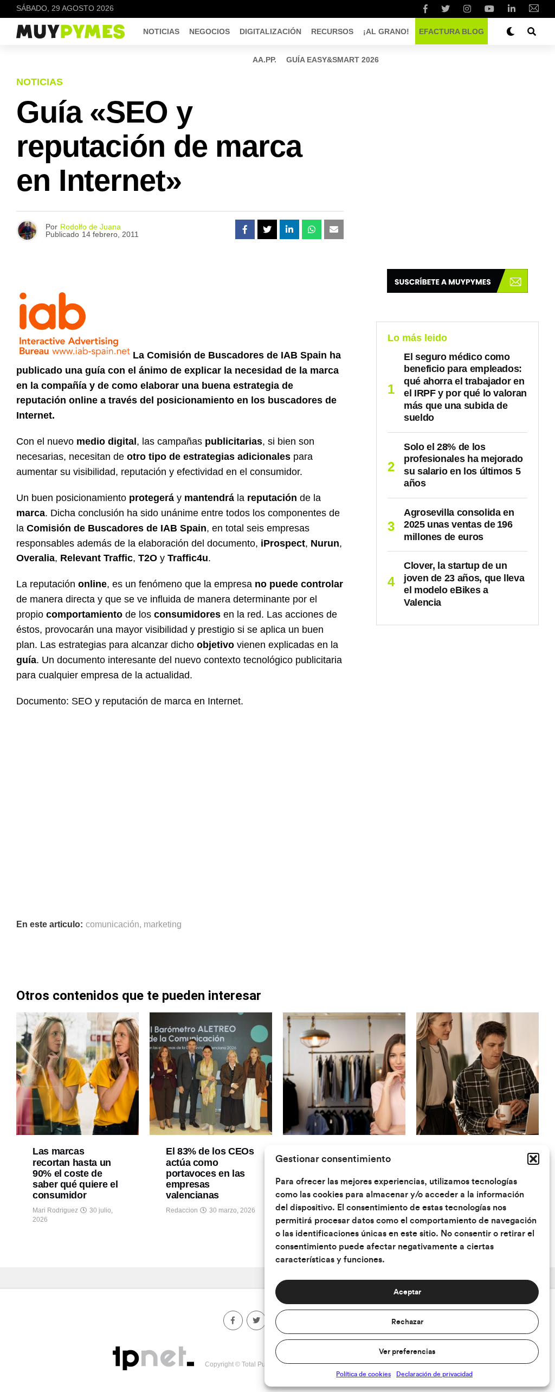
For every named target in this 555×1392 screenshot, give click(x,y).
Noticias (161, 31)
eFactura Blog (451, 31)
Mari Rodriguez (55, 1210)
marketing (163, 924)
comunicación (112, 924)
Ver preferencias (407, 1352)
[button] (533, 1158)
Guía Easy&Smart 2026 (332, 59)
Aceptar (407, 1292)
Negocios (209, 31)
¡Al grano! (386, 31)
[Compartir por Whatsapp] (311, 229)
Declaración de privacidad (434, 1374)
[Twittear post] (267, 229)
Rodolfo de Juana (90, 226)
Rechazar (407, 1322)
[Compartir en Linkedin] (289, 229)
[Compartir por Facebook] (245, 229)
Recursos (332, 31)
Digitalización (270, 31)
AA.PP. (264, 59)
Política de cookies (363, 1374)
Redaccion (182, 1210)
